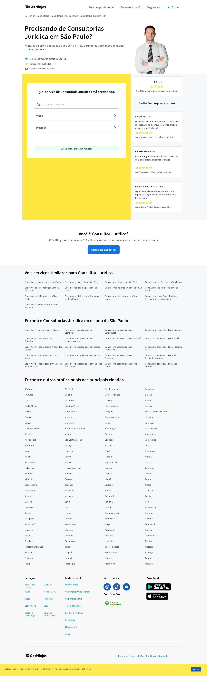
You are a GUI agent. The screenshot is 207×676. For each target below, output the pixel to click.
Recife (28, 411)
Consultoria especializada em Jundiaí (123, 338)
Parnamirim (30, 490)
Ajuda (67, 633)
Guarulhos (70, 400)
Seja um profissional (101, 7)
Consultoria (43, 15)
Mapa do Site (71, 626)
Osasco (28, 417)
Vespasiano (70, 524)
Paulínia (109, 501)
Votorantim (150, 507)
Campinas (109, 411)
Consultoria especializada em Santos (82, 355)
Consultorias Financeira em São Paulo (43, 282)
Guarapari (149, 535)
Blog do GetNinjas (74, 612)
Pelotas (68, 518)
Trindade (29, 541)
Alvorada (29, 496)
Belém (108, 422)
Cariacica (109, 484)
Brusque (28, 552)
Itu (66, 507)
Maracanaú (30, 524)
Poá (147, 501)
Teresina (69, 473)
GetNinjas (30, 15)
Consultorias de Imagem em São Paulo (123, 287)
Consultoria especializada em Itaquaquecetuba (79, 340)
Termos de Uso (137, 656)
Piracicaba (30, 462)
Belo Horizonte (112, 394)
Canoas (108, 434)
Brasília (148, 394)
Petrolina (69, 535)
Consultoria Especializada (64, 15)
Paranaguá (70, 563)
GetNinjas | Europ (73, 598)
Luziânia (109, 541)
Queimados (70, 541)
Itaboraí (149, 513)
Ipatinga (29, 529)
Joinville (149, 417)
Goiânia (68, 394)
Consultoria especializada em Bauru (42, 329)
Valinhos (29, 473)
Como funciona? (130, 7)
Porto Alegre (31, 406)
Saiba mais (86, 669)
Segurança (153, 7)
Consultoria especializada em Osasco (82, 346)
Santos (148, 406)
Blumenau (150, 451)
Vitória (68, 434)
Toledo (68, 546)
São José (109, 439)
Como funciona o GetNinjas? (42, 68)
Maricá (108, 490)
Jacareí (148, 473)
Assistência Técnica (30, 586)
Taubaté (69, 484)
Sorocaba (149, 422)
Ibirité (108, 507)
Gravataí (69, 479)
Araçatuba (110, 563)
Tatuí (27, 563)
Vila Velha (69, 422)
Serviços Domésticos (49, 614)
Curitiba (28, 400)
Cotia (147, 445)
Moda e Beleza (51, 591)
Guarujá (68, 445)
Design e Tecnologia (30, 614)
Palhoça (149, 552)
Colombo (149, 467)
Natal (27, 451)
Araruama (109, 529)
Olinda (148, 462)
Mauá (107, 451)
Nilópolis (29, 479)
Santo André (71, 411)
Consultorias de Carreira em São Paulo (163, 282)
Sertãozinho (111, 552)
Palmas (148, 479)
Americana (70, 490)
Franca (68, 513)
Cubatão (29, 558)
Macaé (148, 484)
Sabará (28, 513)
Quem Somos (71, 584)
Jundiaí (28, 434)
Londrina (69, 451)
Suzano (108, 445)
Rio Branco (30, 389)
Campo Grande (112, 417)
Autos (27, 598)
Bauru (67, 501)
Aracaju (148, 456)
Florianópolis (111, 406)
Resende (69, 558)
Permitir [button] (196, 669)
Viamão (108, 479)
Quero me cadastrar (103, 250)
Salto (27, 535)
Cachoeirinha (31, 484)
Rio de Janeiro (112, 389)
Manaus (68, 417)
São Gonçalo (111, 428)
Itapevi (108, 456)
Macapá (108, 558)
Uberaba (149, 518)
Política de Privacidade (157, 656)
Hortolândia (111, 462)
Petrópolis (110, 496)
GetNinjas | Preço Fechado (78, 591)
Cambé (148, 558)
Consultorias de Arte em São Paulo (121, 282)
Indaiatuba (30, 467)
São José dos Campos (75, 428)
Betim (68, 456)
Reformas (48, 598)
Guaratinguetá (112, 546)
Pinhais (108, 473)
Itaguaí (68, 552)
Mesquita (69, 496)
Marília (148, 541)
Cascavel (29, 507)
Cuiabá (28, 422)
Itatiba (148, 529)
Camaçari (149, 490)
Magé (107, 524)
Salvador (29, 394)
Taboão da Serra (32, 428)
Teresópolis (150, 524)
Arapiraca (29, 445)
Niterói (108, 400)
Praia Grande (151, 428)
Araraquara (110, 518)
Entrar (175, 7)
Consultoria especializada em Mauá (162, 338)
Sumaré (108, 467)
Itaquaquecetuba (73, 467)
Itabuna (149, 563)
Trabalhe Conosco (74, 605)
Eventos (48, 584)
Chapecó (69, 529)
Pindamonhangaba (34, 546)
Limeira (28, 501)
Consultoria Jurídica (90, 15)
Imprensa (122, 656)
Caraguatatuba (112, 513)
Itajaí (27, 456)
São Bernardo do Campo (156, 411)
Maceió (68, 462)
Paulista (149, 496)
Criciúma (109, 535)
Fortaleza (149, 389)
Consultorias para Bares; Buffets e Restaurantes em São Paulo (161, 297)
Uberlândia (150, 434)
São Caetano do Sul (74, 439)
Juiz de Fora (30, 439)
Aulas (27, 591)
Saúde (46, 605)
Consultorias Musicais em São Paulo (82, 282)
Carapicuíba (150, 439)
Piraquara (29, 518)
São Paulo (69, 389)
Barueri (148, 400)
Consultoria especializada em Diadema (163, 329)
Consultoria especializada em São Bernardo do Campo (161, 356)
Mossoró (149, 546)
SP (104, 15)
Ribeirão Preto (72, 406)
